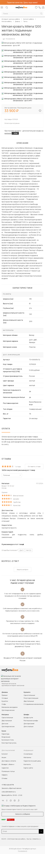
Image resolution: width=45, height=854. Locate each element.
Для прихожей (29, 723)
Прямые (4, 695)
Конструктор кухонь (9, 743)
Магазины (27, 757)
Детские (5, 723)
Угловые (5, 698)
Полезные (6, 475)
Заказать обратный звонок (11, 788)
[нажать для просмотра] (22, 51)
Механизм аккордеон (10, 707)
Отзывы (4, 778)
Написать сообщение (22, 814)
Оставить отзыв (34, 466)
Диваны (5, 692)
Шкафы (26, 715)
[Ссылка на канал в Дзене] (14, 800)
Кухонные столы (8, 740)
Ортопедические (8, 710)
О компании (28, 754)
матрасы (7, 133)
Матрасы (5, 715)
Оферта (4, 775)
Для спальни (28, 726)
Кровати (27, 692)
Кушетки (5, 701)
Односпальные (29, 695)
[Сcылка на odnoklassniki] (7, 800)
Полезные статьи (8, 771)
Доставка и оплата (9, 761)
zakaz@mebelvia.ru (9, 792)
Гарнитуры (5, 734)
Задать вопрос (22, 569)
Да (22, 550)
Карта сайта (28, 768)
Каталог (5, 754)
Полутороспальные (31, 698)
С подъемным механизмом (33, 704)
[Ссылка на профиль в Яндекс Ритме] (18, 800)
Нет (28, 550)
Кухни (4, 731)
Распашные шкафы (31, 720)
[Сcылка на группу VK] (3, 800)
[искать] (41, 13)
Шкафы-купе (28, 717)
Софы (4, 704)
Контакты (27, 764)
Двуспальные (29, 701)
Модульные (6, 737)
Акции (4, 757)
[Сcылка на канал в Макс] (10, 800)
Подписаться (41, 831)
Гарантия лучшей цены (32, 761)
